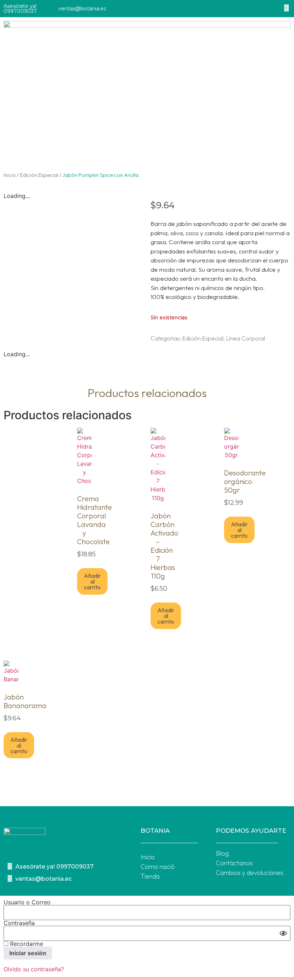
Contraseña (19, 923)
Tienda (150, 876)
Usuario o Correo (27, 902)
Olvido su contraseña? (34, 969)
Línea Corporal (245, 338)
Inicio (10, 174)
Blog (222, 853)
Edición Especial (39, 174)
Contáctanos (234, 863)
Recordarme (25, 944)
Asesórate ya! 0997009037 (20, 8)
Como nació (158, 866)
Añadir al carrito (92, 581)
